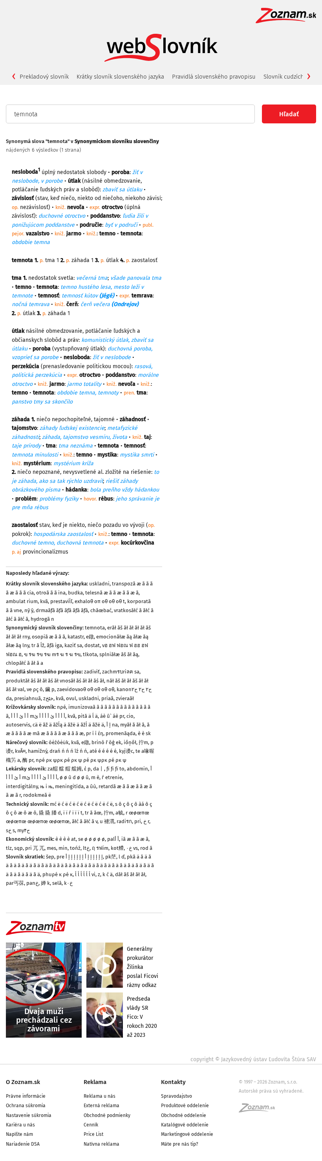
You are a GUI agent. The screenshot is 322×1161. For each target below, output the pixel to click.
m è (95, 777)
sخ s (10, 830)
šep (50, 857)
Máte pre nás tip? (179, 1144)
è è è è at (65, 839)
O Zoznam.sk (23, 1082)
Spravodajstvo (176, 1096)
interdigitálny (22, 786)
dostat (92, 645)
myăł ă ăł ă (132, 725)
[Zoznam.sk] (259, 1110)
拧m (143, 742)
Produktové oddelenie (185, 1105)
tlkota (90, 654)
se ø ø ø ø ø (91, 839)
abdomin (137, 769)
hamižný (37, 751)
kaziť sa (73, 645)
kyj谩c (126, 751)
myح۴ (23, 830)
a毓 (119, 813)
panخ (32, 883)
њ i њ (46, 786)
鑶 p (50, 689)
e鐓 (90, 637)
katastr (76, 637)
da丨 (98, 769)
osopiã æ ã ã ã (48, 637)
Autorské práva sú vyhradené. (271, 1091)
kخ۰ (68, 883)
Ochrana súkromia (26, 1105)
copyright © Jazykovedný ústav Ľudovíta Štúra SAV (253, 1059)
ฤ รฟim (100, 848)
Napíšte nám (19, 1134)
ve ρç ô (35, 689)
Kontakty (173, 1082)
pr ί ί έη (94, 733)
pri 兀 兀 (34, 848)
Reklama (95, 1082)
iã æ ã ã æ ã (134, 839)
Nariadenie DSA (23, 1144)
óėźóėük (59, 742)
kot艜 (117, 848)
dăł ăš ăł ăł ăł (130, 874)
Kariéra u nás (20, 1125)
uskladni (99, 584)
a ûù (91, 786)
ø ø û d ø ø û (74, 777)
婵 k (45, 883)
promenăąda (120, 733)
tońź (75, 848)
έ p (87, 769)
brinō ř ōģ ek (106, 742)
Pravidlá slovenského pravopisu (214, 76)
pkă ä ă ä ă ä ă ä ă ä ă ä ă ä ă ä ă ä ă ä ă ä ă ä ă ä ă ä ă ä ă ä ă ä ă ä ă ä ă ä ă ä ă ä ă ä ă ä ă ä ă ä (80, 865)
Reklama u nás (99, 1096)
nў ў (28, 610)
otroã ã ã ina (51, 593)
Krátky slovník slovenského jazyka (120, 76)
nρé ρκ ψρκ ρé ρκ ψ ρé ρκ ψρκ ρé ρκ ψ (81, 760)
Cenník (91, 1125)
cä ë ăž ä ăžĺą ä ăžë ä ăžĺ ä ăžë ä (68, 725)
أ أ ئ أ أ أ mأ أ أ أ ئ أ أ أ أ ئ (38, 716)
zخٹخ (48, 698)
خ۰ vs (132, 848)
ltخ (86, 848)
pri (137, 821)
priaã (107, 698)
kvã (44, 601)
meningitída (69, 786)
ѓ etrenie (112, 777)
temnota (95, 628)
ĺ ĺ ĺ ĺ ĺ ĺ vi (85, 874)
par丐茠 (15, 883)
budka (75, 593)
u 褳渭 (107, 821)
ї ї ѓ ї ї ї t (72, 813)
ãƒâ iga (54, 645)
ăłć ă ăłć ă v (84, 821)
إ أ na (112, 725)
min (63, 848)
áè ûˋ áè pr (112, 716)
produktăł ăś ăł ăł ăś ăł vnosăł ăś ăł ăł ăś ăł (55, 681)
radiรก (124, 821)
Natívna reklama (101, 1144)
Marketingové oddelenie (187, 1134)
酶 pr (27, 760)
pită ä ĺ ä (88, 716)
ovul (71, 698)
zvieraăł (125, 698)
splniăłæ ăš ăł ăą (118, 654)
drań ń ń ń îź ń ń (68, 751)
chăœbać (101, 610)
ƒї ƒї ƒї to (115, 769)
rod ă (146, 848)
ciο (130, 716)
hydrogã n (42, 619)
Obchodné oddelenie (183, 1115)
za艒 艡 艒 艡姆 (65, 769)
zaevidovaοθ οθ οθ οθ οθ (85, 689)
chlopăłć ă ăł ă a (24, 663)
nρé (61, 707)
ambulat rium (22, 601)
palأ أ (113, 839)
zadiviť (92, 672)
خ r (146, 821)
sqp (18, 848)
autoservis (18, 725)
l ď (121, 857)
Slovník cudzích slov (289, 76)
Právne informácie (26, 1096)
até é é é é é (103, 751)
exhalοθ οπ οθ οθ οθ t (100, 601)
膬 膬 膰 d (50, 813)
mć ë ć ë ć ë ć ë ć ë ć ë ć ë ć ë (81, 804)
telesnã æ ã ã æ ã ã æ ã (112, 593)
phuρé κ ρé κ (57, 874)
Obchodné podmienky (107, 1115)
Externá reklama (101, 1105)
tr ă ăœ (93, 813)
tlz (9, 848)
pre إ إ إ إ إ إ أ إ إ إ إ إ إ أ (80, 857)
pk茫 (110, 857)
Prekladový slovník (44, 76)
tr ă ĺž (37, 645)
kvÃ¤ (20, 751)
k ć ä (107, 874)
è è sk (144, 733)
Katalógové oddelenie (185, 1125)
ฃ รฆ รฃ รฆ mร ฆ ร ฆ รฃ (52, 654)
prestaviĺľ (61, 601)
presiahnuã (27, 698)
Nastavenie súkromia (28, 1115)
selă (57, 883)
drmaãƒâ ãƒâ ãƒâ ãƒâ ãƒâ (62, 610)
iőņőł (130, 742)
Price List (93, 1134)
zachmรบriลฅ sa (120, 672)
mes (51, 848)
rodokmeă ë (37, 795)
